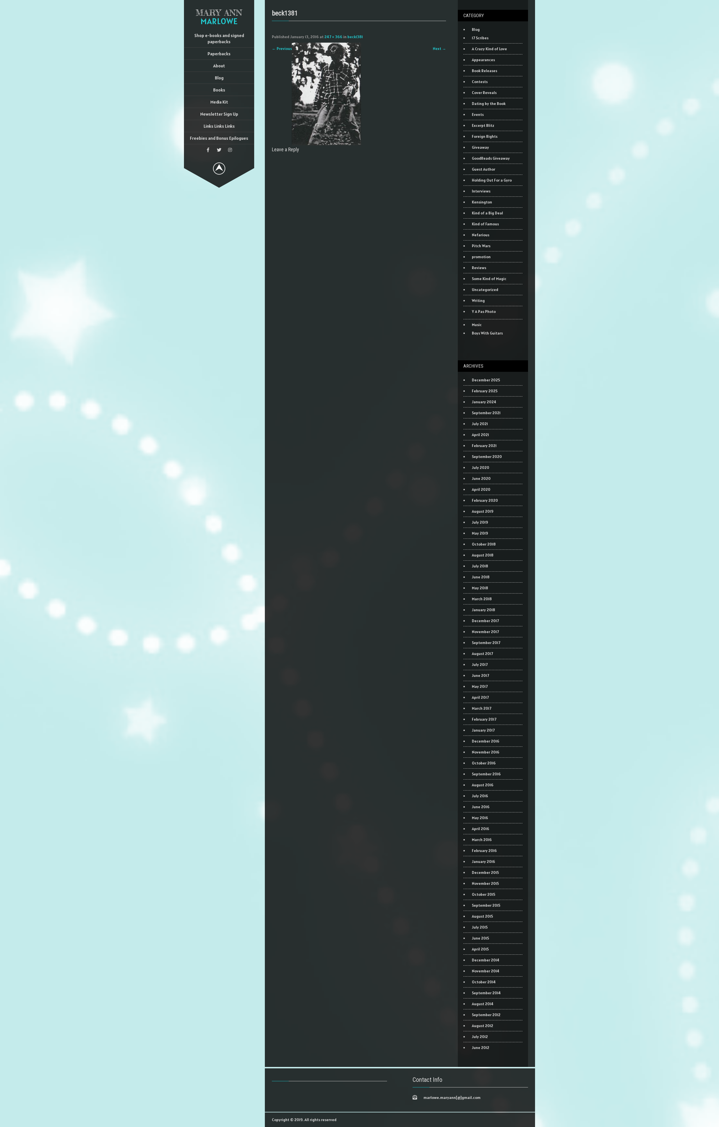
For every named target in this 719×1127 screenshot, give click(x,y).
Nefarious (480, 234)
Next (439, 48)
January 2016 (483, 861)
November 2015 (485, 883)
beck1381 (355, 36)
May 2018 (480, 587)
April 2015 (480, 949)
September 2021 (486, 412)
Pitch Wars (481, 245)
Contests (480, 81)
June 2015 (480, 938)
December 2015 (485, 872)
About (219, 65)
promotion (481, 256)
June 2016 (481, 806)
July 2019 (480, 522)
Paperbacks (219, 53)
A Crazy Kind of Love (489, 48)
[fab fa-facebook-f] (208, 149)
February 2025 (484, 390)
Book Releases (484, 70)
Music (477, 324)
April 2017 (480, 697)
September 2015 (486, 905)
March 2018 (482, 598)
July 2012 (480, 1036)
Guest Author (483, 169)
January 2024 (484, 401)
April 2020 (481, 489)
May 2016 (480, 817)
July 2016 (480, 795)
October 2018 (484, 544)
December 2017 (485, 620)
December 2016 (485, 741)
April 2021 (480, 434)
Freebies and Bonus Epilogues (219, 138)
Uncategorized (485, 289)
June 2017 (480, 675)
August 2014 (482, 1003)
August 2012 (482, 1025)
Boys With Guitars (487, 333)
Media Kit (219, 102)
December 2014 (485, 960)
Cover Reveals (484, 92)
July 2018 (480, 566)
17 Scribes (480, 37)
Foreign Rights (484, 136)
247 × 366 (333, 36)
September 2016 (486, 773)
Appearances (483, 59)
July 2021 (480, 423)
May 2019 (480, 533)
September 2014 (486, 992)
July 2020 (480, 467)
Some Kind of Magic (489, 278)
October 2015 (483, 894)
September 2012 (486, 1014)
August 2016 (482, 784)
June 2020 (481, 478)
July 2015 (480, 927)
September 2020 (487, 456)
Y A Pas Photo (484, 311)
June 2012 (480, 1047)
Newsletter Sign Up (219, 114)
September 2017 (486, 642)
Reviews (479, 267)
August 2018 (482, 555)
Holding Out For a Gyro (492, 180)
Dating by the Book (489, 103)
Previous (282, 48)
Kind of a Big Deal (487, 213)
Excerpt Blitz (483, 125)
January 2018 (483, 609)
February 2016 (484, 850)
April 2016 (480, 828)
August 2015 (482, 916)
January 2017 (483, 730)
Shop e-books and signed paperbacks (219, 38)
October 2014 (484, 981)
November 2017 (485, 631)
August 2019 (482, 511)
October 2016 (484, 763)
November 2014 (485, 970)
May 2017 (480, 686)
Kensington (482, 202)
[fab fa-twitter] (219, 149)
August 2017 (482, 653)
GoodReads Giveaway (491, 158)
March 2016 (482, 839)
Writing (478, 300)
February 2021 (484, 445)
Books (219, 90)
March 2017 (481, 708)
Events (478, 114)
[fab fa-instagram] (230, 149)
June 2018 (481, 576)
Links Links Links (219, 126)
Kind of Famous (485, 223)
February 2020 (485, 500)
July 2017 (480, 664)
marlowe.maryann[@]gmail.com (452, 1097)
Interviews (481, 191)
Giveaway (480, 147)
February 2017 (484, 719)
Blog (219, 78)
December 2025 (486, 379)
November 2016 (485, 752)
